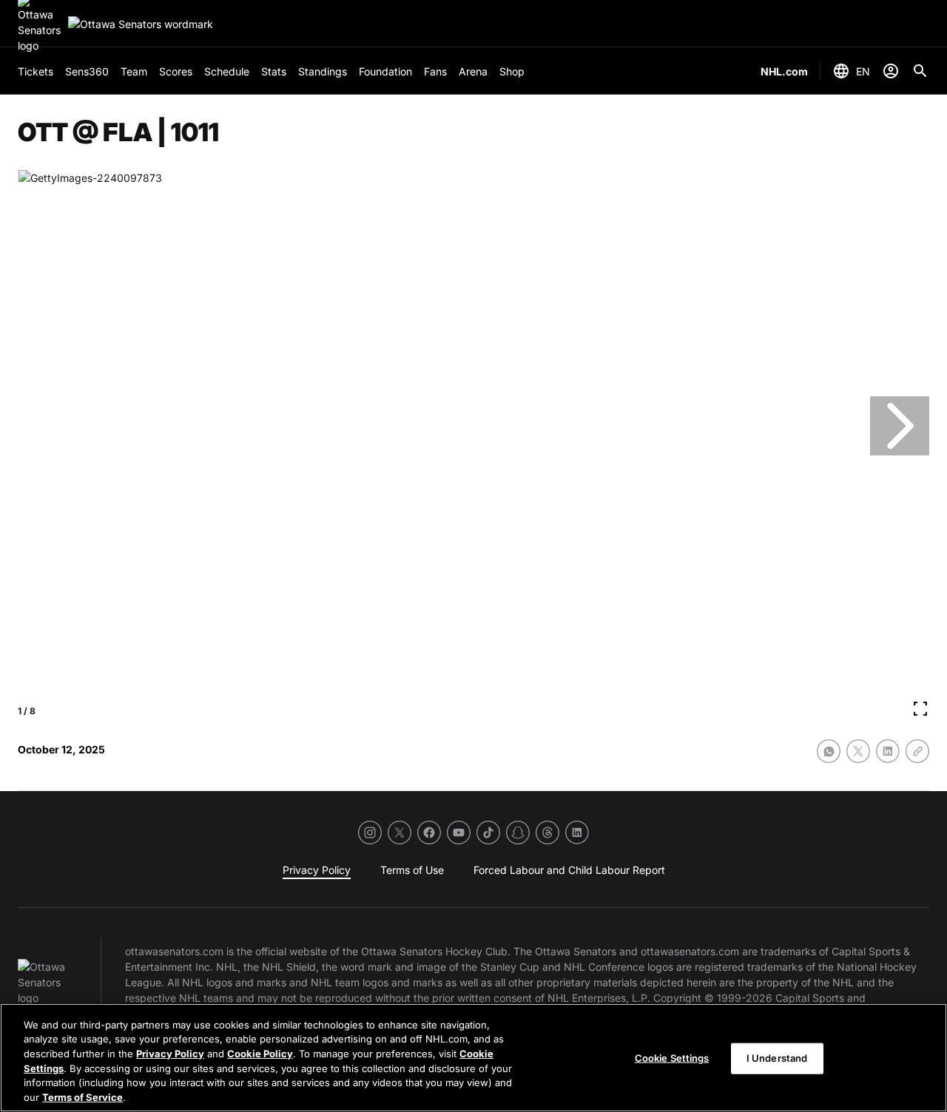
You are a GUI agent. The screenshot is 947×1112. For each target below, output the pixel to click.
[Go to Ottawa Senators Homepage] (140, 24)
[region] (473, 1057)
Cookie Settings (672, 1058)
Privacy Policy (170, 1054)
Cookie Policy (260, 1054)
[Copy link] (917, 751)
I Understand (777, 1058)
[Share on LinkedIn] (888, 751)
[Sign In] (891, 71)
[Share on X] (858, 751)
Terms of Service (82, 1096)
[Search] (920, 71)
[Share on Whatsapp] (828, 751)
